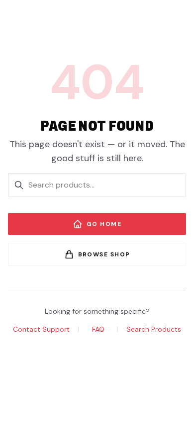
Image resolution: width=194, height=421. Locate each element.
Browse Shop (104, 254)
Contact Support (41, 329)
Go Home (104, 224)
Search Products (153, 329)
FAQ (98, 329)
